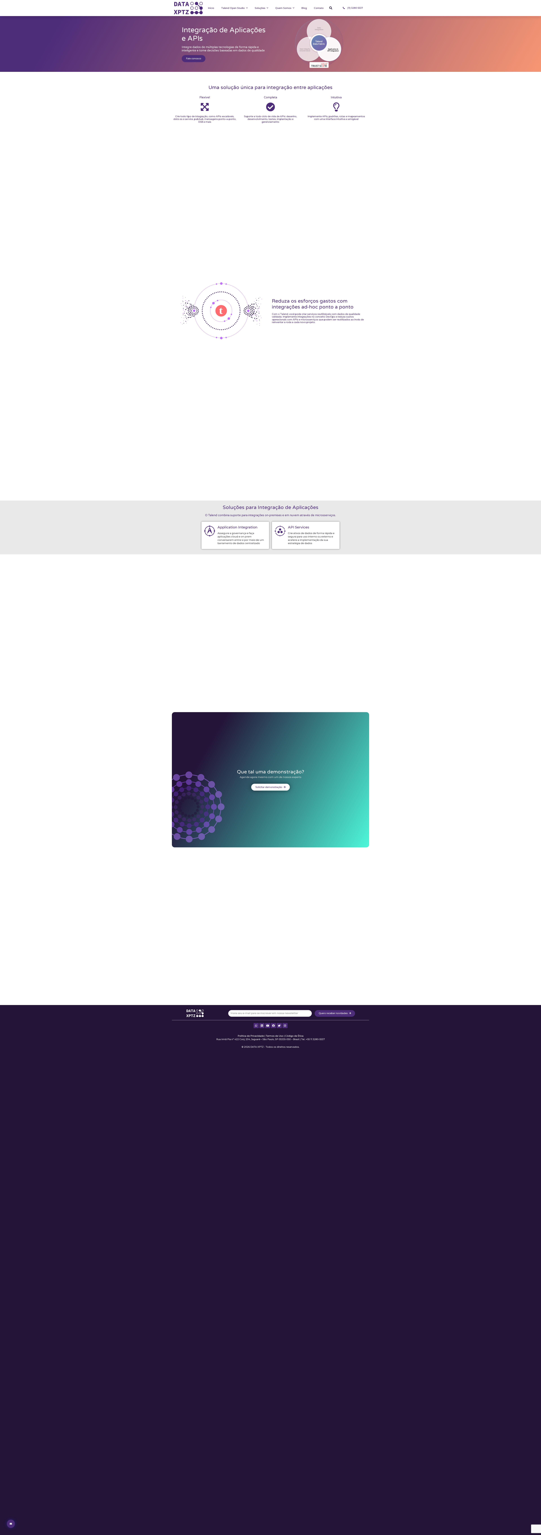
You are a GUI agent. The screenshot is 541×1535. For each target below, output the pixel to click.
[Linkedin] (261, 1025)
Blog (304, 8)
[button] (330, 8)
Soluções (260, 8)
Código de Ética (294, 1036)
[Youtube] (267, 1025)
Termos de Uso (274, 1036)
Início (211, 8)
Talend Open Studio (233, 8)
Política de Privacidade (251, 1036)
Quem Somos (283, 8)
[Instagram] (285, 1025)
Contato (319, 8)
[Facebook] (273, 1025)
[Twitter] (279, 1025)
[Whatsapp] (256, 1025)
